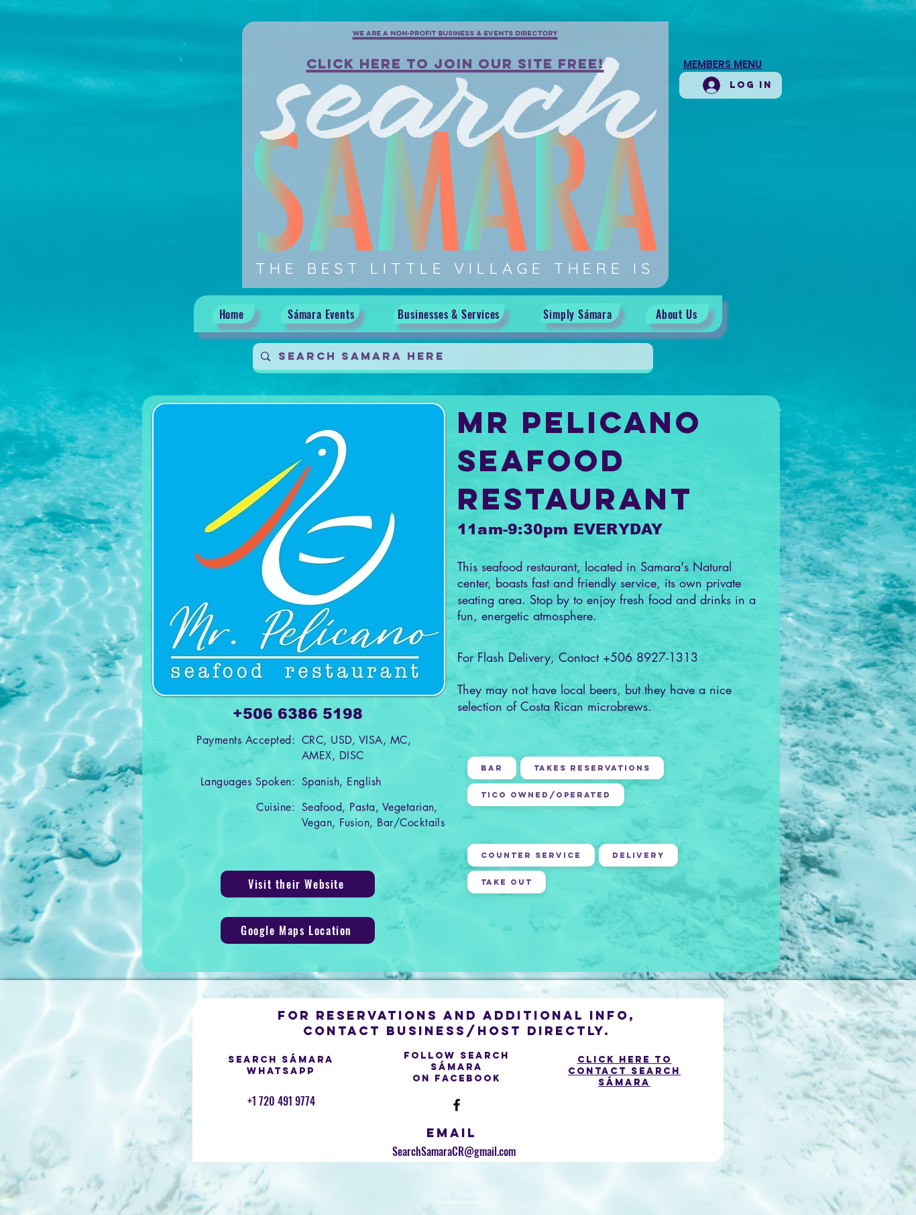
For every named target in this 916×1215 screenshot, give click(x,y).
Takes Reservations (592, 768)
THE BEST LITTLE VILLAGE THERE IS (454, 268)
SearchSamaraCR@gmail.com (454, 1151)
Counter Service (531, 855)
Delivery (638, 855)
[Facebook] (457, 1105)
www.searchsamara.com (458, 1201)
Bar (492, 768)
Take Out (506, 882)
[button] (455, 41)
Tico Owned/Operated (546, 794)
